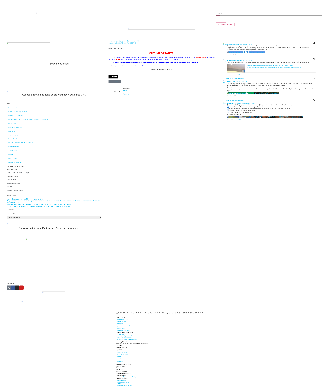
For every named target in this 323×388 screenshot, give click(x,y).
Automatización (121, 328)
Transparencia (12, 150)
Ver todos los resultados (225, 24)
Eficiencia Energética (122, 354)
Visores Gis (120, 361)
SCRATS (119, 384)
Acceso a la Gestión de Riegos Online (127, 339)
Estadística (119, 356)
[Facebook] (13, 287)
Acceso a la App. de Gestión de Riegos (127, 377)
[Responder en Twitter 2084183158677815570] (228, 55)
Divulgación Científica (122, 352)
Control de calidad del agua (124, 325)
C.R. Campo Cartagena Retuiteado (235, 78)
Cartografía (12, 123)
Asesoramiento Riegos (123, 382)
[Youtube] (21, 287)
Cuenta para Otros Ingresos (124, 337)
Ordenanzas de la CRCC (123, 330)
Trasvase (126, 95)
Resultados (221, 21)
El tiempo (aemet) (121, 380)
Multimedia (11, 131)
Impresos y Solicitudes (15, 115)
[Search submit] (218, 17)
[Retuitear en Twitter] (226, 78)
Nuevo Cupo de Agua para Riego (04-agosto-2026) (25, 199)
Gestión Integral (121, 326)
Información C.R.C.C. (122, 319)
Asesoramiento (13, 135)
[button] (113, 76)
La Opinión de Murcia (234, 103)
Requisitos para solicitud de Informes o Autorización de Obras (28, 119)
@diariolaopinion (246, 103)
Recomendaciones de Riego (15, 166)
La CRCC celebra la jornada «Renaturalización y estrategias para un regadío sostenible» (38, 206)
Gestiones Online (121, 375)
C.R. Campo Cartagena (234, 44)
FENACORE (231, 81)
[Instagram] (17, 287)
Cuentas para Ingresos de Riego (125, 336)
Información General (14, 108)
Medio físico (120, 323)
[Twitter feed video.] (246, 52)
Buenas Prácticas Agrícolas (17, 139)
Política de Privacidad (15, 162)
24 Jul (250, 60)
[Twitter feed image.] (253, 93)
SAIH (118, 359)
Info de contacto (13, 146)
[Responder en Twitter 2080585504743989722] (228, 74)
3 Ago (250, 44)
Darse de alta (120, 334)
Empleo (10, 154)
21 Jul (253, 103)
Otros (125, 91)
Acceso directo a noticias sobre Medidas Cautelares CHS (54, 94)
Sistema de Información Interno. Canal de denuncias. (48, 228)
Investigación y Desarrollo (123, 358)
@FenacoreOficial (240, 81)
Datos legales (12, 158)
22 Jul (247, 81)
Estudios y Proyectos (15, 127)
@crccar (245, 44)
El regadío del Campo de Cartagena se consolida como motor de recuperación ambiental (39, 204)
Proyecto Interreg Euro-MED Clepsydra (20, 143)
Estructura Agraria (121, 321)
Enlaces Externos (122, 378)
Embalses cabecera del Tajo (124, 385)
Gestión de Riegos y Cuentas (17, 112)
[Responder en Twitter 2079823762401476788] (228, 96)
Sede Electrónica (59, 63)
